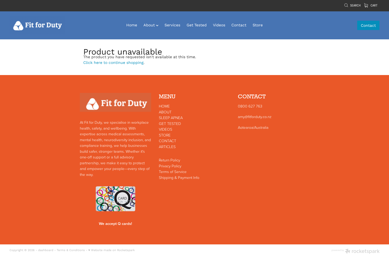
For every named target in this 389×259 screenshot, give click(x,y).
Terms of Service (173, 171)
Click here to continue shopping (113, 62)
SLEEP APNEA (171, 117)
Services (172, 25)
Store (258, 25)
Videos (219, 25)
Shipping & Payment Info (179, 177)
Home (131, 25)
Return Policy (169, 160)
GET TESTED (170, 123)
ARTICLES (167, 146)
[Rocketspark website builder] (355, 251)
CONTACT (167, 140)
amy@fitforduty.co (252, 116)
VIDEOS (165, 129)
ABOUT (165, 112)
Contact (238, 25)
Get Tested (197, 25)
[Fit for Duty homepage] (46, 25)
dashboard (45, 250)
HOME (164, 106)
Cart (373, 5)
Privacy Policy (170, 166)
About (149, 25)
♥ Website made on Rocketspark (111, 250)
